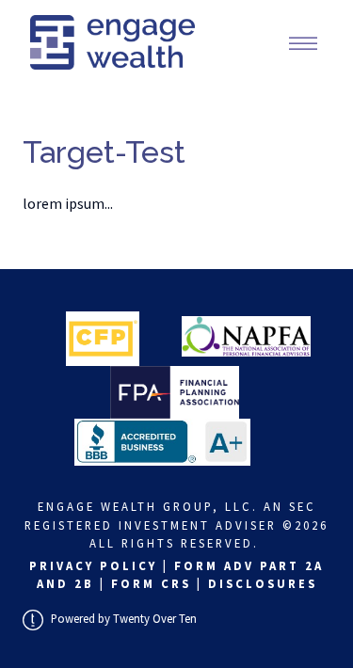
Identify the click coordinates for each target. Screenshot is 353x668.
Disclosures (262, 583)
